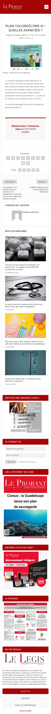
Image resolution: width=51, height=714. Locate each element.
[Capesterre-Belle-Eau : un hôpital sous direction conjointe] (25, 362)
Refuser (26, 698)
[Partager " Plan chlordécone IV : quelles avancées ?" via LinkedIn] (32, 158)
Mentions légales (25, 710)
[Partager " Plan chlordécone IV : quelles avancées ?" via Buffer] (37, 158)
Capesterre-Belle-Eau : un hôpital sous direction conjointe (23, 380)
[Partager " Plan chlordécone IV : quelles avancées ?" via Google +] (18, 158)
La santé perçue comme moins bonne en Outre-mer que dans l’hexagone (23, 305)
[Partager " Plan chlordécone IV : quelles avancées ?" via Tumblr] (23, 158)
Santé (43, 35)
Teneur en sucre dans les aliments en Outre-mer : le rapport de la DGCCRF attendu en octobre (22, 267)
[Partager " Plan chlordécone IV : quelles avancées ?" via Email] (23, 163)
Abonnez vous (18, 125)
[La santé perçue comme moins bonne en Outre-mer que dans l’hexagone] (25, 288)
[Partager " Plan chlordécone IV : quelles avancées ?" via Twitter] (13, 158)
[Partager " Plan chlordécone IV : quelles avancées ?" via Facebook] (8, 158)
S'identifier (11, 462)
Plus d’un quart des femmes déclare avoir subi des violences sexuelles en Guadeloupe (25, 342)
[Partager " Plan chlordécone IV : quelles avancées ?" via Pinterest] (28, 158)
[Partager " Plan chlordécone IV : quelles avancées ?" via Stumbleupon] (42, 158)
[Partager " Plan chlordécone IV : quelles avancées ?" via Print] (28, 163)
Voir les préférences (25, 705)
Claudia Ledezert (20, 35)
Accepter (25, 691)
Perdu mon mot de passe (27, 462)
